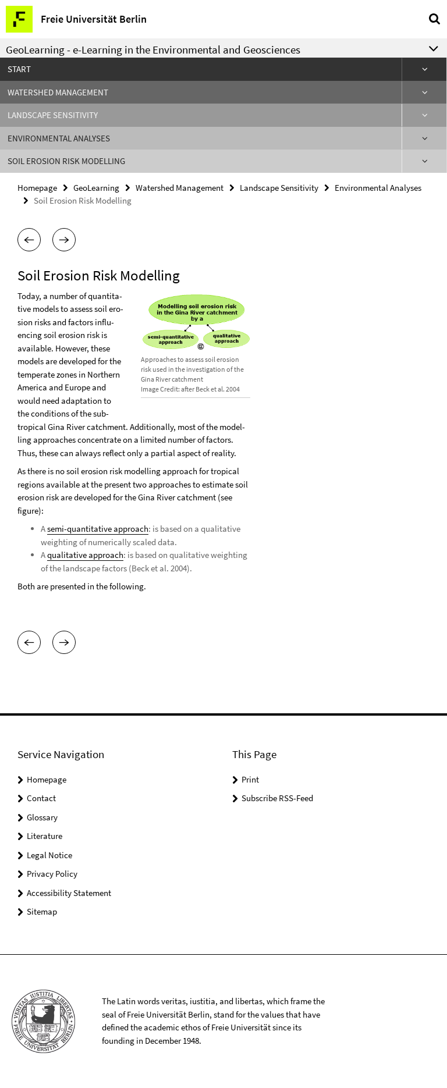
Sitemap (42, 911)
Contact (41, 797)
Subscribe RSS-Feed (277, 797)
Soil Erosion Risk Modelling (66, 160)
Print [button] (250, 779)
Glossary (42, 817)
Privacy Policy (52, 873)
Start (19, 68)
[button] (29, 239)
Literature (44, 835)
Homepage (37, 187)
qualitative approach (85, 554)
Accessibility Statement (69, 892)
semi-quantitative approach (97, 528)
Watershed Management (58, 92)
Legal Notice (49, 855)
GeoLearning (96, 187)
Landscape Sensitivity (53, 114)
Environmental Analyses (59, 138)
